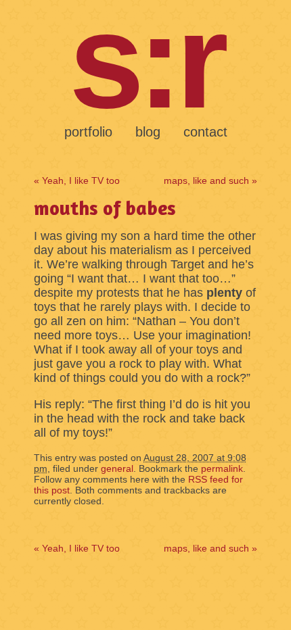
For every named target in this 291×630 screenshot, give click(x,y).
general (117, 468)
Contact (205, 131)
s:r (145, 61)
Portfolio (88, 131)
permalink (222, 468)
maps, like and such (210, 180)
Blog (147, 131)
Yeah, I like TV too (77, 180)
